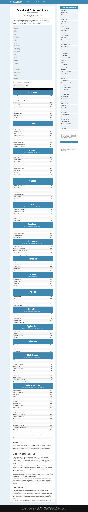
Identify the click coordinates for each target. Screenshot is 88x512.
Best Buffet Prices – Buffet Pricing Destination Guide (16, 2)
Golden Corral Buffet (65, 42)
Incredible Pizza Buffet (66, 57)
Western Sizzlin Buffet (66, 123)
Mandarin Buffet (64, 69)
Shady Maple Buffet (65, 103)
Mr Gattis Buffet (64, 78)
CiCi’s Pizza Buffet (65, 28)
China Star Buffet (64, 23)
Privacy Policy (46, 507)
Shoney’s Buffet (64, 107)
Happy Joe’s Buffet (65, 46)
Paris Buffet (63, 85)
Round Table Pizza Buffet (66, 98)
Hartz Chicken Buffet (65, 51)
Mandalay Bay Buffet (65, 67)
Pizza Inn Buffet (64, 92)
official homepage (47, 500)
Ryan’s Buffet (64, 101)
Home (29, 507)
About (54, 507)
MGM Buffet (63, 76)
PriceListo (49, 437)
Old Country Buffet (65, 80)
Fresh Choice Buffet (65, 35)
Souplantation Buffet (65, 116)
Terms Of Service (34, 507)
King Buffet (63, 62)
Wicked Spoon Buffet (65, 126)
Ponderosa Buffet (65, 96)
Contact (57, 507)
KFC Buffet (63, 60)
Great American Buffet (65, 44)
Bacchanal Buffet (64, 12)
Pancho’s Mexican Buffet (66, 82)
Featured (37, 2)
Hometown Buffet (64, 53)
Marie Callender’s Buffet (66, 71)
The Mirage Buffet (65, 121)
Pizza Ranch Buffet (65, 94)
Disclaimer (40, 507)
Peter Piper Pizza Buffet (66, 87)
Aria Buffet (63, 10)
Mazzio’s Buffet (64, 73)
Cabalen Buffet (64, 19)
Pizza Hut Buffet (64, 89)
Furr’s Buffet (63, 37)
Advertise (44, 2)
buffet (29, 458)
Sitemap (50, 507)
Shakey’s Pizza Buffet (65, 105)
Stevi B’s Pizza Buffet (65, 119)
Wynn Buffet (63, 128)
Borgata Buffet (64, 17)
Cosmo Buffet (64, 30)
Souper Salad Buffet (65, 114)
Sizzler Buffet (64, 112)
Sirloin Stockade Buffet (66, 110)
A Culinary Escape (28, 2)
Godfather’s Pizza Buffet (66, 39)
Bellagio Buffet (64, 14)
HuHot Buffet (64, 55)
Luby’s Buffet (64, 64)
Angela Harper (33, 16)
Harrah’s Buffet (64, 48)
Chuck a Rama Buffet (65, 26)
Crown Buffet (64, 33)
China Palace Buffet (65, 21)
